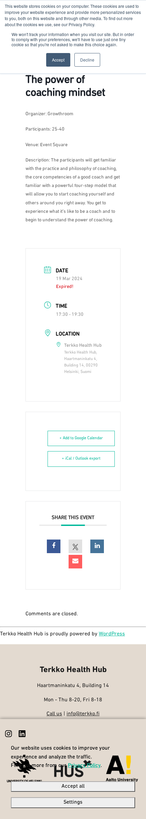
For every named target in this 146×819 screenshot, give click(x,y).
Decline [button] (87, 60)
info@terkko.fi (83, 714)
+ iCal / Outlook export (81, 459)
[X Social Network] (75, 546)
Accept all (73, 786)
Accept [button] (58, 60)
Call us (54, 714)
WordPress (112, 634)
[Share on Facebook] (53, 546)
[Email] (75, 561)
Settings (73, 802)
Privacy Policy (84, 765)
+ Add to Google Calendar (81, 438)
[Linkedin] (97, 546)
